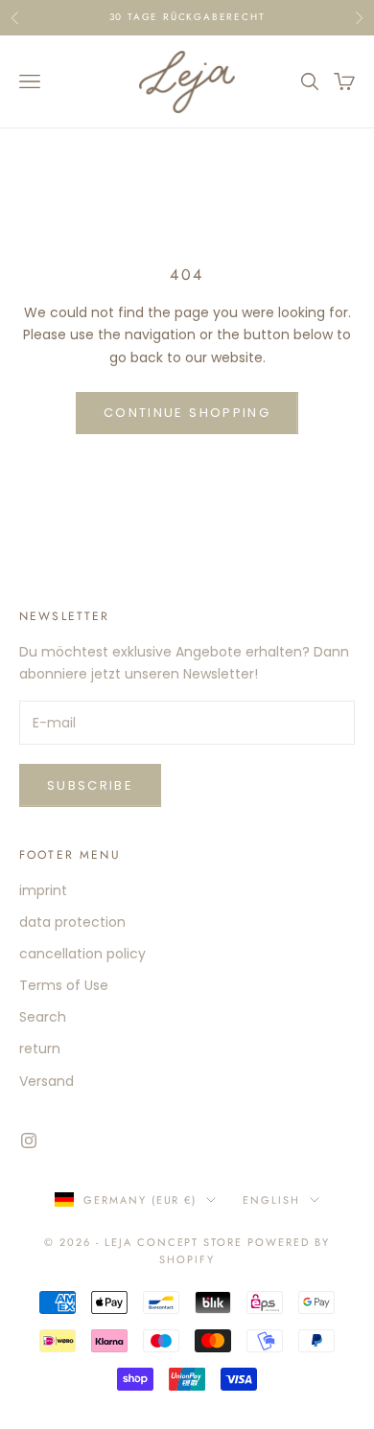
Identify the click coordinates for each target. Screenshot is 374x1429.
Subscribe (90, 785)
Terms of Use (63, 985)
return (39, 1048)
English (271, 1200)
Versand (46, 1081)
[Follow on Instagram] (28, 1140)
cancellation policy (82, 953)
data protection (72, 922)
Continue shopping (187, 412)
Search (42, 1016)
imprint (43, 890)
